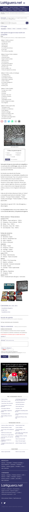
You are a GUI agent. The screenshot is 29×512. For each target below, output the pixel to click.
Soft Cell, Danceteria (20, 404)
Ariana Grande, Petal (20, 425)
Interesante (9, 154)
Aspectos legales (14, 490)
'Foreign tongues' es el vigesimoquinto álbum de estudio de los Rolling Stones (14, 18)
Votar (7, 159)
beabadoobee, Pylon (5, 413)
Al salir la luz (10, 211)
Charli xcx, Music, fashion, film (7, 425)
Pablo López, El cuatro (6, 401)
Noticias (9, 28)
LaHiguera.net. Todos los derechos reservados (12, 506)
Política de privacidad (6, 492)
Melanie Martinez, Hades (6, 427)
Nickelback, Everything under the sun (21, 411)
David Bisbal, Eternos (20, 402)
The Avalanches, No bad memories (6, 406)
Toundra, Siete (19, 408)
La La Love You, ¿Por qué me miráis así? (7, 437)
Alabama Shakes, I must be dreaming (21, 436)
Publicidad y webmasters (7, 494)
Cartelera (9, 475)
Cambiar (13, 492)
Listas (25, 10)
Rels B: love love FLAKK (20, 438)
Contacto (3, 488)
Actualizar (20, 319)
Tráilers (8, 476)
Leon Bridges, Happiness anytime (6, 411)
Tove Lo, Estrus (4, 399)
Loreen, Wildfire (19, 427)
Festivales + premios (16, 476)
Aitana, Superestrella (5, 451)
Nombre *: (3, 336)
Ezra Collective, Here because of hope (21, 414)
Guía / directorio (5, 468)
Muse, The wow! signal (20, 441)
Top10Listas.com (17, 498)
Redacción (9, 488)
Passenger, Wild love (5, 408)
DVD (23, 475)
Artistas (15, 10)
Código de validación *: (6, 348)
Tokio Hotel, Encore (20, 406)
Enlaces (25, 28)
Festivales (4, 10)
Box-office (18, 478)
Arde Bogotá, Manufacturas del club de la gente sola (21, 400)
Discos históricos (16, 8)
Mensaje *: (7, 340)
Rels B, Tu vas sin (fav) (20, 451)
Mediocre (18, 154)
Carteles (13, 478)
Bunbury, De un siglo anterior (7, 434)
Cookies (19, 492)
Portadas (21, 10)
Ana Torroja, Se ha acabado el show (7, 430)
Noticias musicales (13, 7)
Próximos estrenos (16, 475)
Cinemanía (5, 473)
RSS (15, 494)
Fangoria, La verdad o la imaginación (6, 440)
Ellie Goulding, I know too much (6, 416)
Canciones (24, 8)
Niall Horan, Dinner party (6, 432)
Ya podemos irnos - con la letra (8, 389)
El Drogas (7, 12)
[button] (24, 3)
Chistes (10, 498)
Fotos (14, 28)
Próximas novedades (6, 8)
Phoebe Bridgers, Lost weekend (20, 430)
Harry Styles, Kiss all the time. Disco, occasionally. (21, 433)
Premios (10, 10)
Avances (3, 476)
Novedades (22, 7)
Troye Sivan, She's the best (7, 403)
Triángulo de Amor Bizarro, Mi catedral (7, 443)
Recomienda (16, 488)
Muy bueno (18, 153)
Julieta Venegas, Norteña (21, 443)
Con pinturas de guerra (21, 211)
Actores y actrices (5, 478)
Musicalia (2, 12)
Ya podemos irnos (8, 209)
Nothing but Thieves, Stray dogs (21, 417)
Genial (8, 153)
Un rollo (13, 156)
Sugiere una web (5, 490)
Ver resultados (14, 159)
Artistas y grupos (10, 466)
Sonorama (22, 276)
